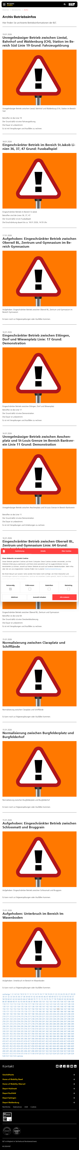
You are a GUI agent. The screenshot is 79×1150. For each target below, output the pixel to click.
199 (36, 1014)
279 (36, 1024)
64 (19, 999)
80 (60, 999)
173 (14, 1011)
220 (40, 1016)
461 (43, 1046)
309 (72, 1026)
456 (25, 1046)
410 (4, 1041)
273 (14, 1024)
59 (6, 999)
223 (50, 1016)
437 (29, 1044)
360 (40, 1034)
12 (30, 994)
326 (61, 1029)
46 (45, 997)
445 (58, 1044)
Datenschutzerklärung (52, 569)
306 (61, 1026)
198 (32, 1014)
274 (18, 1024)
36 (19, 997)
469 (72, 1046)
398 (32, 1039)
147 (65, 1006)
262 (47, 1021)
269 (72, 1021)
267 (65, 1021)
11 (28, 994)
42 (34, 997)
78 (55, 999)
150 (4, 1009)
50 (55, 997)
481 (43, 1049)
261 (43, 1021)
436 (25, 1044)
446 (61, 1044)
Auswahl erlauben (39, 597)
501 (43, 1051)
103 (50, 1002)
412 (11, 1041)
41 (32, 997)
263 (50, 1021)
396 (25, 1039)
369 (72, 1034)
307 (65, 1026)
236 (25, 1019)
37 (21, 997)
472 (11, 1049)
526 (61, 1053)
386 (61, 1036)
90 (14, 1002)
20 (51, 994)
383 (50, 1036)
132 (11, 1006)
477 (29, 1049)
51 (57, 997)
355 (22, 1034)
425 (58, 1041)
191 (7, 1014)
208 (68, 1014)
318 (32, 1029)
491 (7, 1051)
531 (7, 1056)
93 (21, 1002)
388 (68, 1036)
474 (18, 1049)
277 (29, 1024)
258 (32, 1021)
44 (39, 997)
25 (64, 994)
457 (29, 1046)
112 (11, 1004)
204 (54, 1014)
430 (4, 1044)
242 (47, 1019)
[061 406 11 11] (60, 1066)
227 (65, 1016)
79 (57, 999)
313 (14, 1029)
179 (36, 1011)
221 (43, 1016)
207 (65, 1014)
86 (3, 1002)
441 (43, 1044)
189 (72, 1011)
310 (4, 1029)
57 (73, 997)
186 (61, 1011)
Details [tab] (43, 551)
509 (72, 1051)
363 (50, 1034)
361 (43, 1034)
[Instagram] (67, 1066)
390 (4, 1039)
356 (25, 1034)
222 (47, 1016)
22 (56, 994)
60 (9, 999)
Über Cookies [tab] (66, 551)
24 (61, 994)
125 (58, 1004)
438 (32, 1044)
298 (32, 1026)
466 (61, 1046)
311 (7, 1029)
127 (65, 1004)
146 (61, 1006)
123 (50, 1004)
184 (54, 1011)
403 (50, 1039)
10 (25, 994)
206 (61, 1014)
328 (68, 1029)
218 (32, 1016)
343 (50, 1031)
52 (60, 997)
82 (65, 999)
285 (58, 1024)
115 (22, 1004)
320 (40, 1029)
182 (47, 1011)
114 (18, 1004)
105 (58, 1002)
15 (38, 994)
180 (40, 1011)
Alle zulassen (64, 597)
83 (68, 999)
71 (37, 999)
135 (22, 1006)
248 (68, 1019)
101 (43, 1002)
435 (22, 1044)
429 (72, 1041)
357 (29, 1034)
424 (54, 1041)
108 (68, 1002)
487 (65, 1049)
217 (29, 1016)
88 (9, 1002)
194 (18, 1014)
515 (22, 1053)
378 (32, 1036)
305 (58, 1026)
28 (72, 994)
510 (4, 1053)
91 (16, 1002)
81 (63, 999)
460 (40, 1046)
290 (4, 1026)
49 (52, 997)
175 (22, 1011)
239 (36, 1019)
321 (43, 1029)
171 (7, 1011)
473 (14, 1049)
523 (50, 1053)
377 (29, 1036)
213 (14, 1016)
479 (36, 1049)
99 (37, 1002)
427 (65, 1041)
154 (18, 1009)
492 (11, 1051)
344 (54, 1031)
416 (25, 1041)
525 (58, 1053)
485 (58, 1049)
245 (58, 1019)
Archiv (26, 10)
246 (61, 1019)
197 (29, 1014)
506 (61, 1051)
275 (22, 1024)
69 (32, 999)
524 (54, 1053)
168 (68, 1009)
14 (36, 994)
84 (70, 999)
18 (46, 994)
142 (47, 1006)
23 (59, 994)
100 (40, 1002)
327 (65, 1029)
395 (22, 1039)
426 (61, 1041)
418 (32, 1041)
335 (22, 1031)
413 (14, 1041)
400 (40, 1039)
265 (58, 1021)
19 (48, 994)
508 (68, 1051)
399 (36, 1039)
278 (32, 1024)
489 (72, 1049)
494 (18, 1051)
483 (50, 1049)
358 (32, 1034)
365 (58, 1034)
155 (22, 1009)
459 (36, 1046)
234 (18, 1019)
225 (58, 1016)
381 (43, 1036)
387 (65, 1036)
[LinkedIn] (75, 1066)
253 (14, 1021)
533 (14, 1056)
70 (34, 999)
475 (22, 1049)
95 (27, 1002)
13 (33, 994)
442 (47, 1044)
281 (43, 1024)
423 (50, 1041)
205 (58, 1014)
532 (11, 1056)
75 (47, 999)
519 (36, 1053)
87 (6, 1002)
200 (40, 1014)
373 (14, 1036)
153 (14, 1009)
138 (32, 1006)
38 (24, 997)
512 (11, 1053)
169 (72, 1009)
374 (18, 1036)
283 (50, 1024)
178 (32, 1011)
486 (61, 1049)
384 (54, 1036)
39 (27, 997)
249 (72, 1019)
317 (29, 1029)
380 (40, 1036)
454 (18, 1046)
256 (25, 1021)
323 (50, 1029)
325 (58, 1029)
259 (36, 1021)
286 (61, 1024)
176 (25, 1011)
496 (25, 1051)
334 (18, 1031)
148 (68, 1006)
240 (40, 1019)
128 (68, 1004)
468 (68, 1046)
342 (47, 1031)
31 (6, 997)
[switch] (29, 589)
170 (4, 1011)
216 (25, 1016)
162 (47, 1009)
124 (54, 1004)
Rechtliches (6, 1107)
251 (7, 1021)
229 (72, 1016)
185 (58, 1011)
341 (43, 1031)
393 (14, 1039)
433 (14, 1044)
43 (37, 997)
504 (54, 1051)
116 (25, 1004)
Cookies (33, 1107)
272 (11, 1024)
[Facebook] (64, 1066)
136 (25, 1006)
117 (29, 1004)
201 (43, 1014)
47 (47, 997)
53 (63, 997)
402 (47, 1039)
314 (18, 1029)
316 (25, 1029)
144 (54, 1006)
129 (72, 1004)
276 (25, 1024)
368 (68, 1034)
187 (65, 1011)
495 (22, 1051)
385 (58, 1036)
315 (22, 1029)
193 (14, 1014)
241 (43, 1019)
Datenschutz (17, 1107)
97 (32, 1002)
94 (24, 1002)
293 (14, 1026)
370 (4, 1036)
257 (29, 1021)
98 (34, 1002)
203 (50, 1014)
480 (40, 1049)
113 (14, 1004)
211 (7, 1016)
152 (11, 1009)
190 (4, 1014)
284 (54, 1024)
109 (72, 1002)
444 (54, 1044)
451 (7, 1046)
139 (36, 1006)
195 (22, 1014)
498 (32, 1051)
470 (4, 1049)
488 (68, 1049)
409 (72, 1039)
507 (65, 1051)
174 (18, 1011)
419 (36, 1041)
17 (43, 994)
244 (54, 1019)
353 (14, 1034)
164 (54, 1009)
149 (72, 1006)
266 (61, 1021)
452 (11, 1046)
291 (7, 1026)
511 (7, 1053)
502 (47, 1051)
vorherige (6, 994)
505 (58, 1051)
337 (29, 1031)
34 (14, 997)
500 (40, 1051)
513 (14, 1053)
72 (39, 999)
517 (29, 1053)
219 (36, 1016)
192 (11, 1014)
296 (25, 1026)
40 (29, 997)
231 (7, 1019)
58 (3, 999)
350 (4, 1034)
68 (29, 999)
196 (25, 1014)
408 (68, 1039)
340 (40, 1031)
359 (36, 1034)
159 (36, 1009)
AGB (26, 1107)
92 (19, 1002)
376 (25, 1036)
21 (54, 994)
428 (68, 1041)
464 (54, 1046)
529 (72, 1053)
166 (61, 1009)
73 (42, 999)
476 (25, 1049)
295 (22, 1026)
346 (61, 1031)
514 (18, 1053)
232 (11, 1019)
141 (43, 1006)
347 (65, 1031)
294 (18, 1026)
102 (47, 1002)
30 (3, 997)
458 (32, 1046)
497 (29, 1051)
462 (47, 1046)
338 (32, 1031)
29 (74, 994)
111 (7, 1004)
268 (68, 1021)
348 (68, 1031)
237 (29, 1019)
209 (72, 1014)
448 (68, 1044)
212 (11, 1016)
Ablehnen (14, 597)
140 (40, 1006)
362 (47, 1034)
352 (11, 1034)
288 (68, 1024)
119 (36, 1004)
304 (54, 1026)
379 (36, 1036)
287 (65, 1024)
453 (14, 1046)
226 (61, 1016)
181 (43, 1011)
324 (54, 1029)
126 (61, 1004)
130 (4, 1006)
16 (41, 994)
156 (25, 1009)
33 (11, 997)
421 (43, 1041)
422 (47, 1041)
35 (16, 997)
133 (14, 1006)
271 (7, 1024)
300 (40, 1026)
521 (43, 1053)
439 (36, 1044)
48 (50, 997)
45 (42, 997)
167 (65, 1009)
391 (7, 1039)
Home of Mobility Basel (12, 1079)
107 (65, 1002)
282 (47, 1024)
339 (36, 1031)
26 (66, 994)
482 (47, 1049)
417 (29, 1041)
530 (4, 1056)
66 (24, 999)
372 (11, 1036)
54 (65, 997)
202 (47, 1014)
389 (72, 1036)
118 (32, 1004)
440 (40, 1044)
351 (7, 1034)
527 (65, 1053)
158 (32, 1009)
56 (70, 997)
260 (40, 1021)
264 (54, 1021)
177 (29, 1011)
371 (7, 1036)
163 (50, 1009)
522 (47, 1053)
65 (21, 999)
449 (72, 1044)
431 (7, 1044)
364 (54, 1034)
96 (29, 1002)
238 (32, 1019)
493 (14, 1051)
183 (50, 1011)
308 (68, 1026)
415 (22, 1041)
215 (22, 1016)
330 (4, 1031)
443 (50, 1044)
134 (18, 1006)
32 (9, 997)
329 (72, 1029)
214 (18, 1016)
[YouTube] (71, 1066)
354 (18, 1034)
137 (29, 1006)
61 (11, 999)
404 (54, 1039)
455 (22, 1046)
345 (58, 1031)
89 (11, 1002)
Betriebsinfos (16, 10)
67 (27, 999)
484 (54, 1049)
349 (72, 1031)
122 (47, 1004)
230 (4, 1019)
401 (43, 1039)
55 (68, 997)
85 (73, 999)
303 (50, 1026)
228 (68, 1016)
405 (58, 1039)
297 (29, 1026)
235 (22, 1019)
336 (25, 1031)
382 (47, 1036)
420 (40, 1041)
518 (32, 1053)
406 (61, 1039)
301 (43, 1026)
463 (50, 1046)
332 (11, 1031)
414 (18, 1041)
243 (50, 1019)
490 (4, 1051)
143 (50, 1006)
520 (40, 1053)
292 (11, 1026)
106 (61, 1002)
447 (65, 1044)
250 (4, 1021)
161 (43, 1009)
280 (40, 1024)
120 (40, 1004)
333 (14, 1031)
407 (65, 1039)
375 (22, 1036)
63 (16, 999)
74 (45, 999)
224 (54, 1016)
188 (68, 1011)
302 (47, 1026)
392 (11, 1039)
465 (58, 1046)
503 (50, 1051)
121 (43, 1004)
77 (52, 999)
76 (50, 999)
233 (14, 1019)
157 (29, 1009)
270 (4, 1024)
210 (4, 1016)
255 (22, 1021)
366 (61, 1034)
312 (11, 1029)
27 (69, 994)
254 (18, 1021)
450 (4, 1046)
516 (25, 1053)
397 (29, 1039)
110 (4, 1004)
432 (11, 1044)
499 (36, 1051)
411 (7, 1041)
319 (36, 1029)
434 (18, 1044)
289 (72, 1024)
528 (68, 1053)
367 (65, 1034)
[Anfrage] (57, 1066)
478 (32, 1049)
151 (7, 1009)
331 (7, 1031)
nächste (20, 1056)
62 (14, 999)
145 (58, 1006)
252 (11, 1021)
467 (65, 1046)
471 (7, 1049)
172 (11, 1011)
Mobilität (5, 10)
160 (40, 1009)
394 (18, 1039)
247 (65, 1019)
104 (54, 1002)
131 (7, 1006)
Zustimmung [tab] (19, 551)
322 (47, 1029)
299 (36, 1026)
